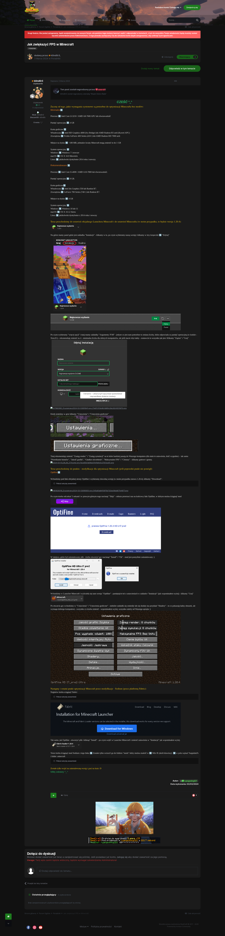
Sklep (95, 20)
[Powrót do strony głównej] (8, 917)
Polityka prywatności (101, 926)
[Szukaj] (197, 20)
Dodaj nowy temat (150, 68)
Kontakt (118, 926)
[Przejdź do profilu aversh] (56, 91)
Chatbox (120, 20)
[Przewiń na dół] (8, 924)
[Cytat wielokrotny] (53, 795)
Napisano (60, 81)
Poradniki (55, 58)
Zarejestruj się (192, 7)
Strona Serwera (48, 20)
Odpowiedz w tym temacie (182, 68)
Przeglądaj (65, 20)
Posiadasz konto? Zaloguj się (167, 7)
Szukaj (133, 20)
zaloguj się (122, 857)
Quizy (107, 20)
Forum (32, 20)
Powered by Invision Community (178, 926)
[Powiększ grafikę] (66, 227)
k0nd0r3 (55, 55)
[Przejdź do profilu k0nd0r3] (30, 57)
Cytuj (66, 795)
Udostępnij (168, 57)
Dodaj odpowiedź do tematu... (56, 871)
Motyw (83, 926)
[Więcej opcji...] (175, 81)
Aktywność (81, 20)
